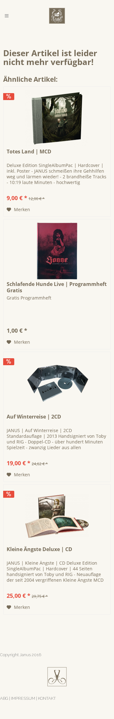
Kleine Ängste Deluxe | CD (39, 549)
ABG (4, 698)
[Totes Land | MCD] (57, 118)
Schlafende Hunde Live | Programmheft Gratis (57, 287)
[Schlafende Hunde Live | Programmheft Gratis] (57, 251)
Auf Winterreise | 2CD (34, 416)
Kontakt (47, 698)
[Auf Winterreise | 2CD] (57, 383)
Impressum (23, 698)
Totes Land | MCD (29, 151)
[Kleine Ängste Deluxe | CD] (57, 516)
